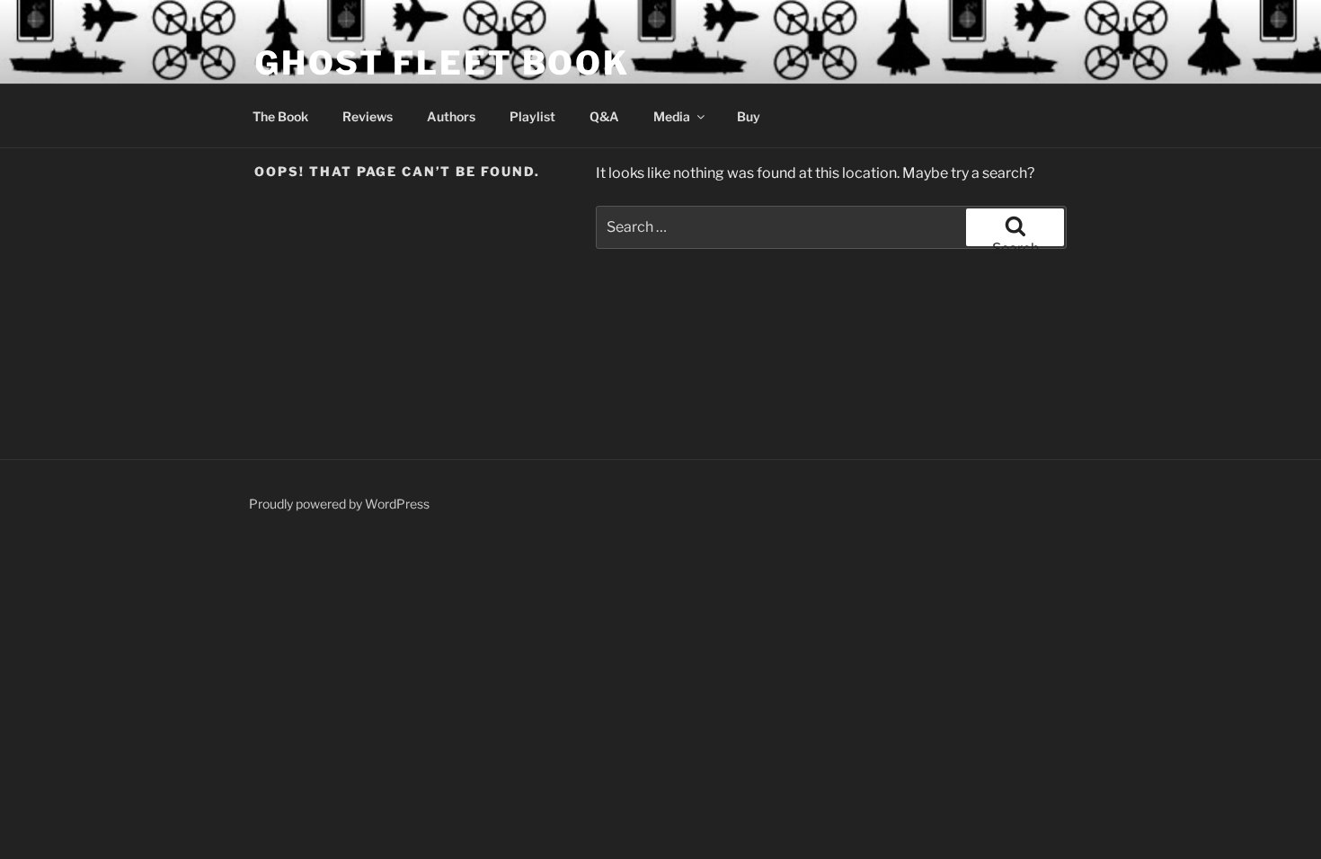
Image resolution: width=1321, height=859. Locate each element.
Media (671, 116)
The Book (280, 116)
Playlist (532, 116)
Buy (748, 116)
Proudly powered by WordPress (339, 503)
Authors (451, 116)
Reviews (367, 116)
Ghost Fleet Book (442, 63)
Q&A (604, 116)
